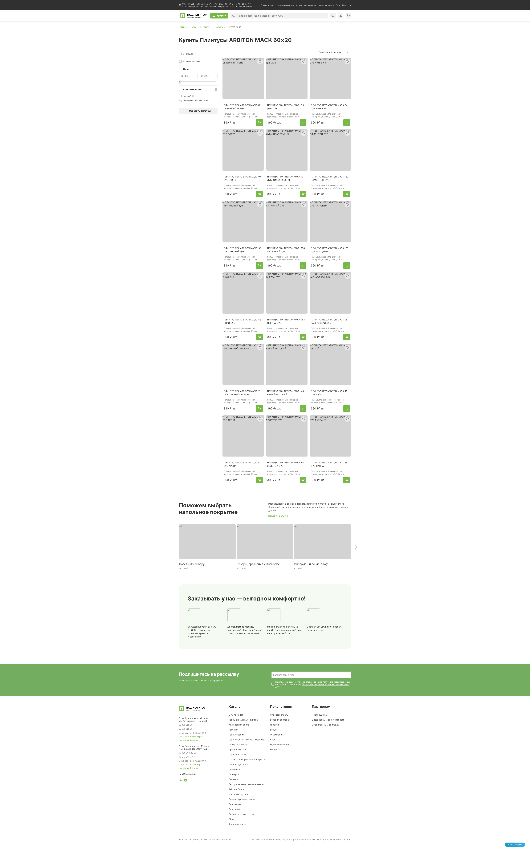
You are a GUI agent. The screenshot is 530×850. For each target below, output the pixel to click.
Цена (186, 69)
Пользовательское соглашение (334, 839)
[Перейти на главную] (193, 16)
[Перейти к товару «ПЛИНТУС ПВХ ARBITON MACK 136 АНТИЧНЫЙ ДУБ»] (287, 221)
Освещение (235, 809)
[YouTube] (185, 781)
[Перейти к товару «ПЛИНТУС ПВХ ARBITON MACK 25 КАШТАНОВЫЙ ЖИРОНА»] (243, 364)
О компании (310, 5)
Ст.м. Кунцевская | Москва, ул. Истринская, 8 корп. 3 (207, 4)
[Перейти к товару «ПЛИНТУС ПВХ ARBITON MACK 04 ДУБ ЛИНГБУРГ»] (330, 78)
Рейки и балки (236, 789)
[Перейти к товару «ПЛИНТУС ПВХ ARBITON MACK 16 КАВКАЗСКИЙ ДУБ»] (330, 293)
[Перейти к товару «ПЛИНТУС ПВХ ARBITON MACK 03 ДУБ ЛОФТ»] (287, 78)
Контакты (346, 5)
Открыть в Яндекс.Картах (191, 736)
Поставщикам (319, 714)
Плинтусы (234, 774)
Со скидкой (189, 54)
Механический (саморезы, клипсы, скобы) (200, 101)
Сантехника (235, 804)
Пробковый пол (237, 749)
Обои (231, 819)
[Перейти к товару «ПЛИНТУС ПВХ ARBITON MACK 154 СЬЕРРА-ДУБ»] (287, 293)
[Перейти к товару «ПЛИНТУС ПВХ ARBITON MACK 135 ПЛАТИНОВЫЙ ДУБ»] (243, 221)
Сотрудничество (286, 5)
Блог (338, 5)
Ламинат (233, 729)
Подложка (234, 769)
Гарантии (275, 724)
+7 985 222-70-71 (187, 729)
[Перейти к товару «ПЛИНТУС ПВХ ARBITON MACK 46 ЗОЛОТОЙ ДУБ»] (287, 436)
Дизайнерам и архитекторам (328, 719)
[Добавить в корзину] (259, 122)
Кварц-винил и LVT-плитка (243, 719)
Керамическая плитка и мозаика (246, 739)
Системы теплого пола (241, 814)
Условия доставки (280, 719)
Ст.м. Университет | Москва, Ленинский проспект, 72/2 (208, 6)
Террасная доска (238, 754)
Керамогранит (236, 734)
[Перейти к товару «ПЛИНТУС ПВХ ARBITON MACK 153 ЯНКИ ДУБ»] (243, 293)
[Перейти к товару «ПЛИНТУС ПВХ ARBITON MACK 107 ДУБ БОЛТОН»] (243, 150)
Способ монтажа (192, 89)
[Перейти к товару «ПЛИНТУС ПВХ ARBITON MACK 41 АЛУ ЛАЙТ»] (330, 364)
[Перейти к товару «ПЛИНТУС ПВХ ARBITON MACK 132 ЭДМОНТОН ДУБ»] (330, 150)
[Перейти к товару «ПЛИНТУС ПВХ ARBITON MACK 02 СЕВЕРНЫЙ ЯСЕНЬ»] (243, 78)
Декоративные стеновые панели (246, 784)
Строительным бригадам (325, 724)
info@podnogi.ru (187, 774)
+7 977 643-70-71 (187, 757)
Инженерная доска (239, 724)
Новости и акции (326, 5)
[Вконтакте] (180, 781)
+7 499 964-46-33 (244, 6)
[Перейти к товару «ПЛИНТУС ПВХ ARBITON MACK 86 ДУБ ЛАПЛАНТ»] (330, 436)
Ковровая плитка (238, 824)
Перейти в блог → (278, 515)
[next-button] (356, 547)
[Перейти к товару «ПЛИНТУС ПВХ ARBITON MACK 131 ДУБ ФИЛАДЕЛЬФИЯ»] (287, 150)
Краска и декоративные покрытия (247, 759)
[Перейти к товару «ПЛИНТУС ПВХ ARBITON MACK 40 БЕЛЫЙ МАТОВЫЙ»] (287, 364)
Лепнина (233, 779)
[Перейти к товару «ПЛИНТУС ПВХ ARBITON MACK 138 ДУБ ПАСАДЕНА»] (330, 221)
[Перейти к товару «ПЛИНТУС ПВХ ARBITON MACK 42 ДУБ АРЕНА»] (243, 436)
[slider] (179, 81)
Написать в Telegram (188, 740)
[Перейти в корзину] (348, 15)
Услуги (299, 5)
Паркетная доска (238, 744)
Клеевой (188, 96)
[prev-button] (174, 547)
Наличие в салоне (192, 61)
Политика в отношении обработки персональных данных (283, 839)
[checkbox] (180, 54)
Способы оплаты (279, 714)
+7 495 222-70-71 (243, 4)
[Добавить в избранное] (260, 61)
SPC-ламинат (236, 714)
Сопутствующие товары (242, 799)
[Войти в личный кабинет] (333, 15)
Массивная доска (238, 794)
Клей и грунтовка (238, 764)
